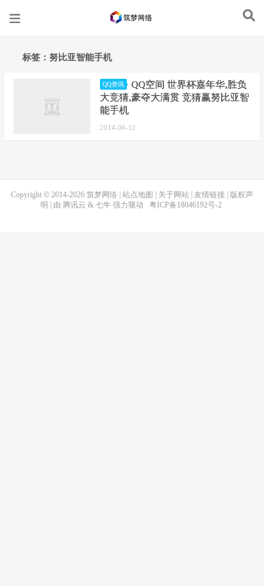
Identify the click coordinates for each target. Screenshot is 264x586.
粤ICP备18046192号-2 (185, 204)
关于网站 (173, 194)
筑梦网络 (132, 17)
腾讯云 (74, 204)
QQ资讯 (113, 84)
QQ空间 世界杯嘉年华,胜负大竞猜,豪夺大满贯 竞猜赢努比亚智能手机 (174, 97)
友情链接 (209, 194)
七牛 (103, 204)
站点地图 (137, 194)
